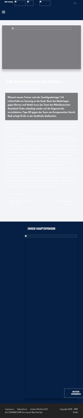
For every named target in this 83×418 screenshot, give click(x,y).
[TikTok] (69, 2)
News (18, 194)
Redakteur (39, 89)
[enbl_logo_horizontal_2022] (32, 2)
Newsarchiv (25, 194)
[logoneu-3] (45, 2)
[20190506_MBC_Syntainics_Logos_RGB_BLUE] (19, 16)
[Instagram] (62, 2)
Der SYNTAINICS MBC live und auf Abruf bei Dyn (23, 412)
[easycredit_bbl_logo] (20, 2)
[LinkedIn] (66, 2)
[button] (3, 12)
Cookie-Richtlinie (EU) (39, 409)
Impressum (9, 409)
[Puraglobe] (51, 316)
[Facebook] (59, 2)
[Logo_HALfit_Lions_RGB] (41, 16)
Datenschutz (22, 409)
